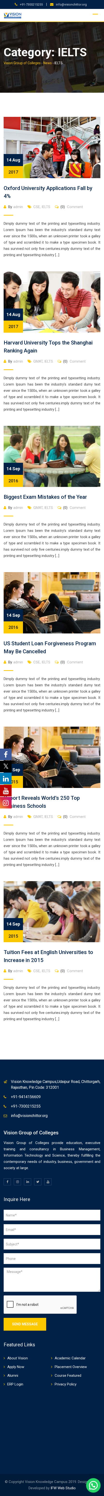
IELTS (46, 207)
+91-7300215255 (31, 4)
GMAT (38, 361)
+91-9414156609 (26, 1097)
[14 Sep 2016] (52, 456)
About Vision (17, 1358)
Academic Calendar (70, 1358)
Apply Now (15, 1367)
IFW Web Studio (63, 1488)
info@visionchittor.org (71, 4)
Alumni (12, 1375)
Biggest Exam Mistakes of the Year (45, 497)
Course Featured (68, 1375)
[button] (93, 1485)
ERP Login (15, 1384)
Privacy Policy (65, 1384)
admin (18, 207)
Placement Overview (71, 1367)
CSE (36, 207)
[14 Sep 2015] (52, 757)
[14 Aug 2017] (52, 147)
